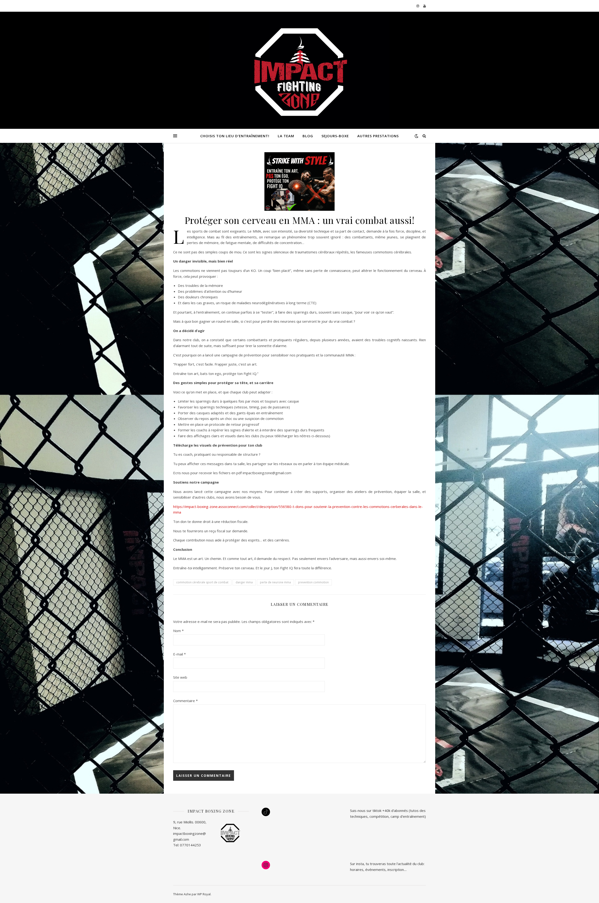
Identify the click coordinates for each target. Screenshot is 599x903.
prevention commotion (313, 582)
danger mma (244, 582)
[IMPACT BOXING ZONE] (299, 72)
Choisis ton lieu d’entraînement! (234, 135)
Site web (180, 677)
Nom (178, 630)
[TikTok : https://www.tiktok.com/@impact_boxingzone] (266, 812)
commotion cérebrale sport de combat (202, 582)
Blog (308, 135)
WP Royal (204, 894)
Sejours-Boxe (335, 135)
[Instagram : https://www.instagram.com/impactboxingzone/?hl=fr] (266, 865)
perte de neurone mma (275, 582)
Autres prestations (378, 135)
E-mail (179, 654)
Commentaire (185, 700)
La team (286, 135)
